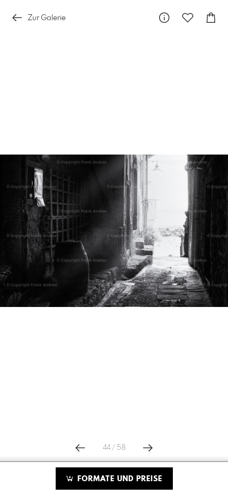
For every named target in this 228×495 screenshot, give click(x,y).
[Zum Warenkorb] (211, 18)
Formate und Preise (118, 479)
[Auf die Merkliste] (187, 18)
